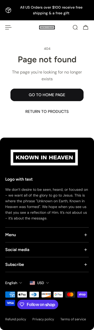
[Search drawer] (75, 27)
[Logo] (47, 27)
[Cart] (85, 27)
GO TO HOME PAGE (47, 94)
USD (40, 282)
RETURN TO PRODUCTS (47, 111)
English (11, 282)
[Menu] (8, 27)
